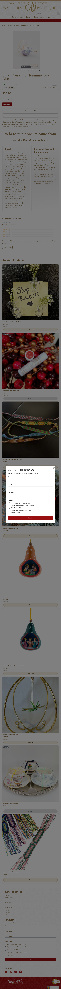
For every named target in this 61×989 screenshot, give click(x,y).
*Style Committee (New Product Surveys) (22, 505)
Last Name (11, 492)
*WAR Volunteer (15, 512)
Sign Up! (30, 518)
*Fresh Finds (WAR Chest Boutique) (21, 503)
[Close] (54, 468)
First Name (11, 484)
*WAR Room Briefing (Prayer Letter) (21, 510)
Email (9, 477)
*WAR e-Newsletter (16, 508)
